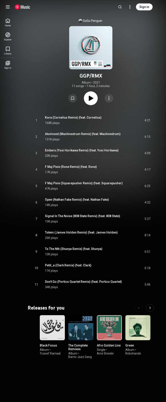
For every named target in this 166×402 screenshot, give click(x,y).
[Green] (137, 327)
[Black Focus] (52, 327)
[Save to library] (72, 98)
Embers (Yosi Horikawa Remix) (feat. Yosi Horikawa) (82, 150)
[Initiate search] (120, 6)
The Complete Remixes (78, 347)
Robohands (133, 353)
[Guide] (7, 7)
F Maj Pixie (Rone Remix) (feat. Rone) (71, 166)
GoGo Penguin (92, 20)
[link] (8, 23)
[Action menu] (109, 98)
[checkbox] (147, 120)
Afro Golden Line (109, 345)
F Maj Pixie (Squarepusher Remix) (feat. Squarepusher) (84, 183)
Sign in (144, 7)
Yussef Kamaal (50, 353)
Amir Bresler (105, 353)
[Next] (150, 308)
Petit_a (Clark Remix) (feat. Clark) (68, 265)
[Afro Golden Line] (109, 327)
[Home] (22, 7)
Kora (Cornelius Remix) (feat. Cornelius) (73, 117)
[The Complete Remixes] (80, 327)
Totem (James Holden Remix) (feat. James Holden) (81, 232)
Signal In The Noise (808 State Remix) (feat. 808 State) (82, 216)
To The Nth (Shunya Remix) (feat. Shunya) (73, 249)
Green (129, 345)
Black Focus (48, 345)
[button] (72, 98)
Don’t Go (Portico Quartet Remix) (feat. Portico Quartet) (83, 281)
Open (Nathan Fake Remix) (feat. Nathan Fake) (77, 199)
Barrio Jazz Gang (80, 357)
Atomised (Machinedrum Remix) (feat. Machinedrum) (83, 134)
